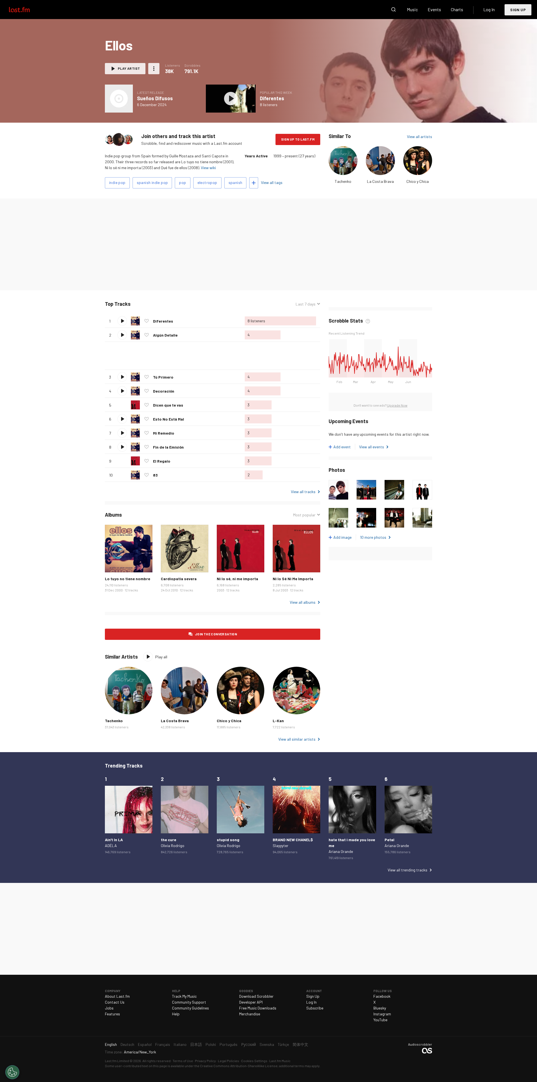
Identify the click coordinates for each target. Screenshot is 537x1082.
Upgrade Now (397, 405)
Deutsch (127, 1044)
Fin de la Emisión (168, 447)
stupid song (228, 839)
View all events (371, 446)
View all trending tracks (407, 870)
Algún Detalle (165, 335)
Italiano (180, 1044)
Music (412, 9)
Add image (342, 537)
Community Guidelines (190, 1008)
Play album (119, 98)
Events (434, 9)
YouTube (380, 1019)
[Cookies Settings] (12, 1072)
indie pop (117, 182)
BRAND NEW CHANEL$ (293, 839)
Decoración (163, 391)
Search (393, 9)
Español (145, 1044)
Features (112, 1013)
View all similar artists (296, 739)
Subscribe (314, 1008)
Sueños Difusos (155, 98)
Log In (489, 9)
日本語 (196, 1044)
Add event (342, 446)
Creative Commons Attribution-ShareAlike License (238, 1066)
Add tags (253, 182)
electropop (207, 182)
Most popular (304, 515)
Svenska (267, 1044)
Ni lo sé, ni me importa (237, 578)
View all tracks (303, 491)
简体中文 (300, 1044)
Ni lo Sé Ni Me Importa (293, 578)
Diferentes (272, 98)
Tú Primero (163, 377)
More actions (153, 68)
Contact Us (114, 1002)
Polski (211, 1044)
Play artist (129, 68)
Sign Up (518, 9)
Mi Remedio (163, 433)
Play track (122, 320)
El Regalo (161, 461)
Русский (248, 1044)
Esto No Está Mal (168, 419)
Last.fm (26, 9)
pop (182, 182)
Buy (113, 563)
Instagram (382, 1013)
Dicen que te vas (168, 405)
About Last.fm (117, 996)
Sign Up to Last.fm (298, 139)
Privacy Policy (205, 1061)
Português (228, 1044)
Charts (457, 9)
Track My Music (184, 996)
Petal (389, 839)
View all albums (302, 602)
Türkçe (283, 1044)
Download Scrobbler (256, 996)
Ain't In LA (114, 839)
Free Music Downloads (257, 1008)
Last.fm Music (280, 1061)
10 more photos (373, 537)
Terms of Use (183, 1061)
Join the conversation (216, 634)
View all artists (419, 136)
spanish (235, 182)
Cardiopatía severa (179, 578)
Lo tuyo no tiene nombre (127, 578)
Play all (154, 304)
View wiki (208, 167)
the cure (168, 839)
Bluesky (379, 1008)
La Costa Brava (380, 181)
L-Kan (278, 720)
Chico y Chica (417, 181)
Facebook (381, 996)
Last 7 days (305, 304)
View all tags (271, 182)
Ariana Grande (341, 851)
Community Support (189, 1002)
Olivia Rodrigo (172, 845)
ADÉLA (111, 845)
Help (176, 1013)
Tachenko (343, 181)
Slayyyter (280, 845)
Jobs (109, 1008)
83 (155, 475)
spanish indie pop (152, 182)
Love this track (146, 320)
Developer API (251, 1002)
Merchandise (249, 1013)
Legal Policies (228, 1061)
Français (162, 1044)
